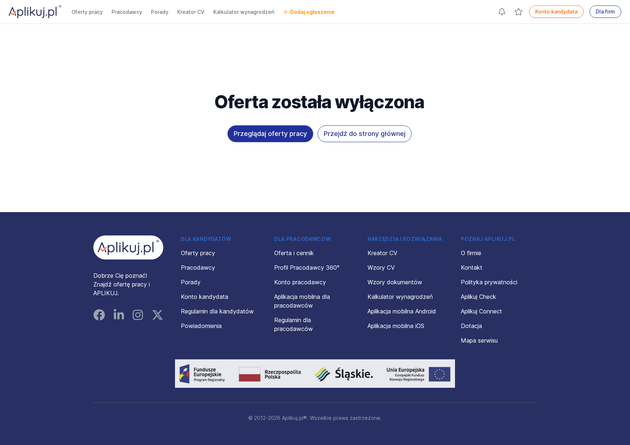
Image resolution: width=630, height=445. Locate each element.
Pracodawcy (127, 12)
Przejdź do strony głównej (364, 133)
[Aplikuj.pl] (128, 247)
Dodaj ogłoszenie (312, 12)
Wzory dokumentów (395, 282)
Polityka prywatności (489, 282)
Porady (159, 12)
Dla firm (605, 11)
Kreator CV (191, 12)
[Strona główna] (35, 11)
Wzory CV (381, 267)
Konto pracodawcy (300, 282)
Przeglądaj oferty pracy (270, 133)
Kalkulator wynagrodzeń (243, 12)
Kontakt (471, 267)
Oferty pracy (87, 12)
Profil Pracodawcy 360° (306, 267)
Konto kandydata (556, 11)
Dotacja (471, 325)
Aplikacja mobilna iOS (396, 325)
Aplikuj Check (478, 296)
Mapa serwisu (479, 340)
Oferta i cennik (294, 253)
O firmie (471, 253)
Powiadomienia (201, 325)
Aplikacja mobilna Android (402, 311)
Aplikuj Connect (481, 311)
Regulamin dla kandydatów (217, 311)
